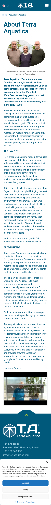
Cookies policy (20, 502)
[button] (47, 462)
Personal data (30, 502)
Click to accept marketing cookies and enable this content (25, 388)
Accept (25, 483)
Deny (25, 490)
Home (4, 15)
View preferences (25, 496)
